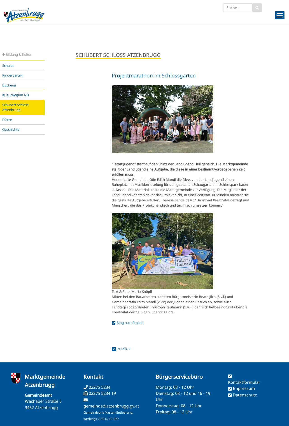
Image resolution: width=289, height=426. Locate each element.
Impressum (244, 388)
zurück (124, 349)
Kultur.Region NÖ (15, 95)
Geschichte (10, 129)
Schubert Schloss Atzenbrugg (15, 107)
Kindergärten (12, 75)
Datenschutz (245, 395)
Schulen (8, 65)
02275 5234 (99, 387)
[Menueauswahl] (279, 15)
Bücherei (9, 85)
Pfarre (7, 119)
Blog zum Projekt (130, 322)
